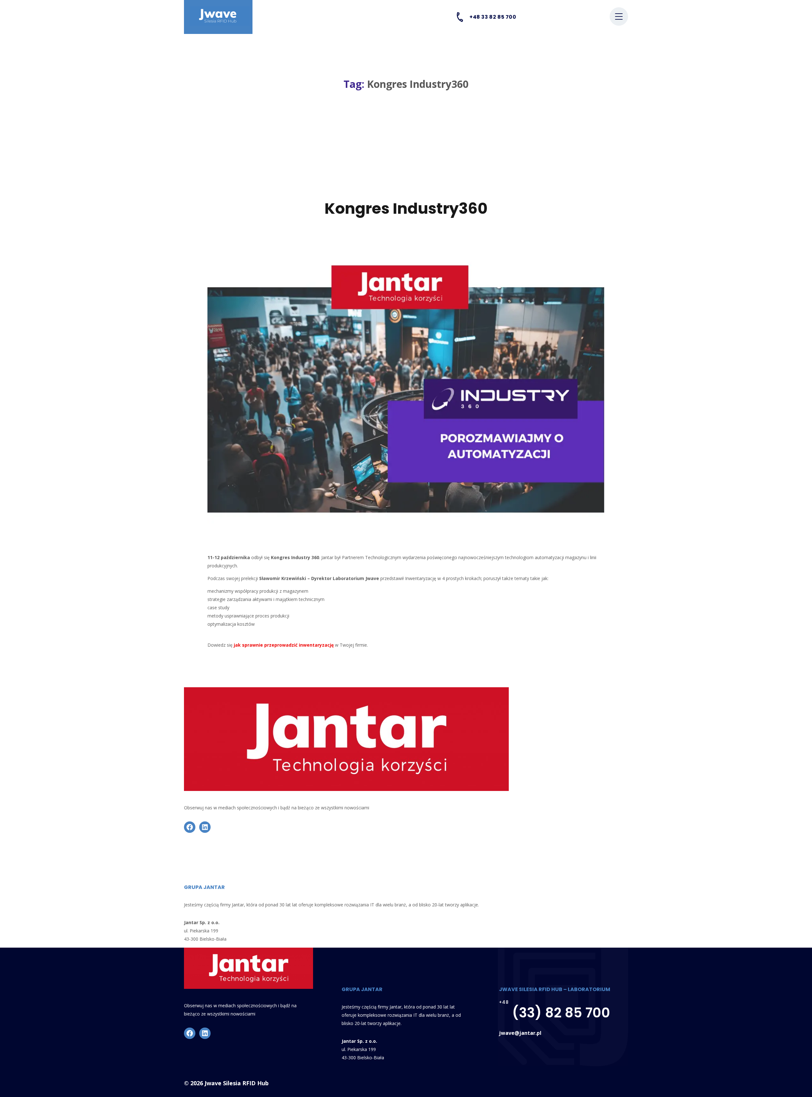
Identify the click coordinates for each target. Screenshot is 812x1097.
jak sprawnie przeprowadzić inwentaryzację (284, 645)
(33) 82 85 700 (561, 1012)
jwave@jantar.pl (520, 1032)
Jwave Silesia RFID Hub (237, 1083)
